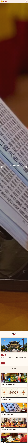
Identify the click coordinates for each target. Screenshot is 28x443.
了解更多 (3, 363)
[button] (26, 1)
